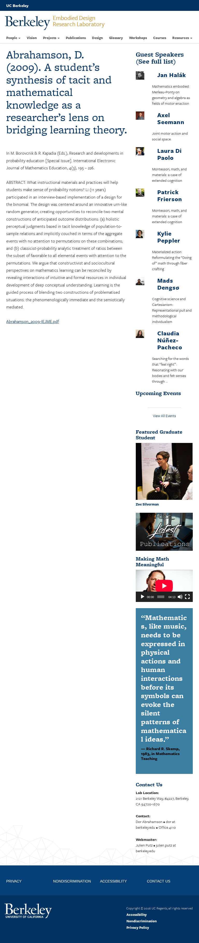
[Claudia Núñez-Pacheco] (140, 334)
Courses (159, 37)
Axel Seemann (170, 118)
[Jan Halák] (140, 76)
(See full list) (160, 58)
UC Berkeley (17, 5)
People (12, 37)
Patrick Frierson (169, 195)
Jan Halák (171, 75)
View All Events (164, 415)
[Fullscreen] (187, 596)
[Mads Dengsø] (140, 281)
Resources (181, 37)
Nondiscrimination (141, 921)
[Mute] (180, 596)
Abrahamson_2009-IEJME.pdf (32, 321)
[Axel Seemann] (140, 116)
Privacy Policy (137, 927)
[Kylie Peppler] (140, 234)
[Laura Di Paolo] (140, 152)
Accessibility (136, 914)
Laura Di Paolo (169, 154)
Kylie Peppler (168, 237)
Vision (32, 37)
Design (97, 37)
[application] (164, 586)
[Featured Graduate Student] (164, 471)
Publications (76, 37)
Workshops (138, 37)
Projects (50, 37)
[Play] (142, 596)
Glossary (116, 37)
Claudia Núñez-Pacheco (169, 340)
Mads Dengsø (168, 284)
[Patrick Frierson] (140, 193)
